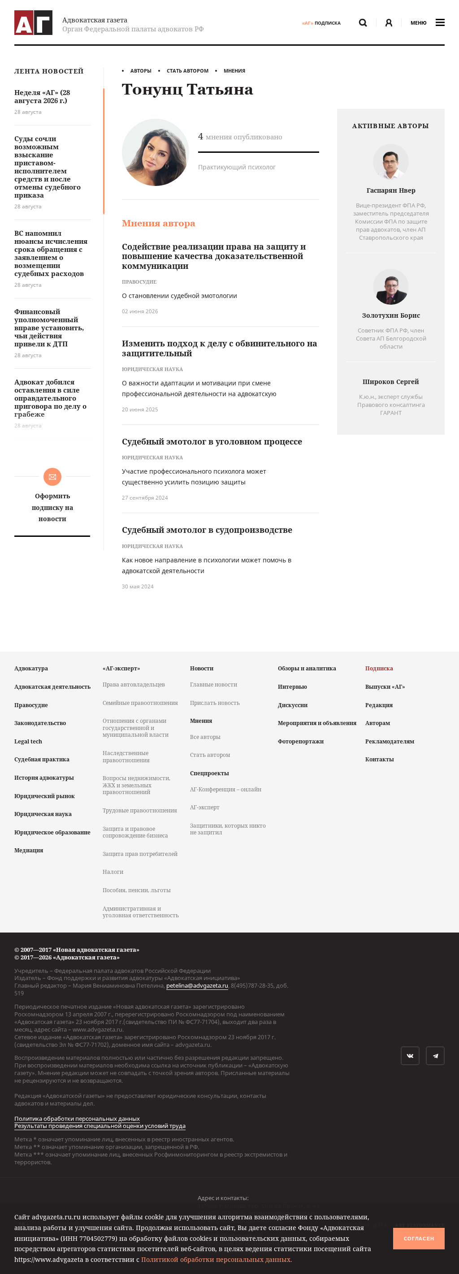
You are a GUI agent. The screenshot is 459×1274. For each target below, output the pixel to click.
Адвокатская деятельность (52, 687)
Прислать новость (215, 703)
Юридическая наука (43, 814)
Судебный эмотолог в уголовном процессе (212, 441)
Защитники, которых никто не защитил (228, 829)
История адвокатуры (44, 778)
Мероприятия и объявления (317, 723)
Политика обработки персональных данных (77, 1118)
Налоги (113, 872)
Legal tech (28, 741)
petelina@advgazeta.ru (197, 985)
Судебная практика (41, 759)
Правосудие (31, 705)
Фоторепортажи (301, 741)
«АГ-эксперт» (121, 668)
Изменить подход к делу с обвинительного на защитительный (219, 348)
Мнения (234, 70)
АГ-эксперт (205, 807)
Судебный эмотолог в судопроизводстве (207, 529)
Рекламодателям (389, 741)
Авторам (377, 723)
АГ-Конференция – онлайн (225, 789)
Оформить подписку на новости (52, 507)
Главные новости (213, 684)
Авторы (141, 70)
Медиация (28, 850)
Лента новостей (49, 71)
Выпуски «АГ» (385, 687)
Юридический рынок (44, 796)
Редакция (379, 705)
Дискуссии (292, 705)
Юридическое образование (52, 832)
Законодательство (40, 723)
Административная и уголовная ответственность (141, 912)
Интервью (292, 687)
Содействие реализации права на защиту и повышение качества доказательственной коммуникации (214, 256)
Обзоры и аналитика (307, 668)
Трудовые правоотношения (140, 810)
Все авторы (205, 737)
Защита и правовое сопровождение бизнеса (135, 832)
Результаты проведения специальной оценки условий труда (100, 1126)
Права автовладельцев (134, 684)
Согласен (419, 1238)
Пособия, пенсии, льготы (137, 890)
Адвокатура (31, 668)
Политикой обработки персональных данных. (216, 1259)
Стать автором (187, 70)
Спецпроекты (209, 773)
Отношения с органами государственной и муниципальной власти (136, 727)
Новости (201, 668)
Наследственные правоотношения (126, 756)
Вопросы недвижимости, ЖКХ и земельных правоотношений (136, 785)
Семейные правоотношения (140, 703)
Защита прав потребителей (140, 854)
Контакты (379, 759)
